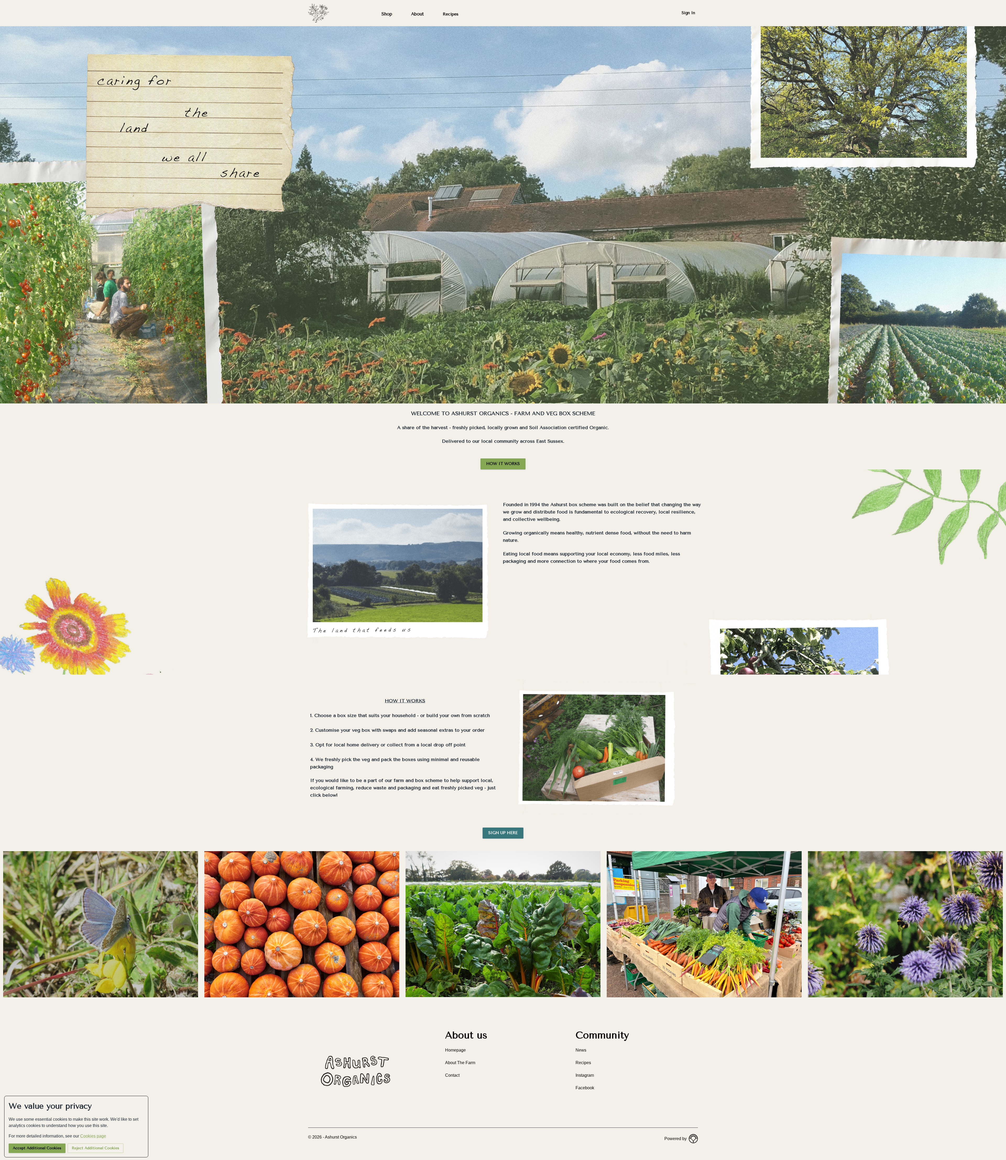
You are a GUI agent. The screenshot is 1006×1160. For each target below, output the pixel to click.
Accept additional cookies (37, 1148)
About (417, 14)
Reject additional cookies (95, 1148)
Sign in (688, 12)
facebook (585, 1088)
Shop (386, 14)
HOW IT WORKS (503, 463)
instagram (585, 1075)
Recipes (450, 14)
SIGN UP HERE (503, 832)
